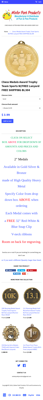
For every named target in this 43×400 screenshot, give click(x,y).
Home (6, 32)
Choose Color (7, 95)
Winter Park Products (19, 385)
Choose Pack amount (10, 104)
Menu (6, 2)
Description (21, 131)
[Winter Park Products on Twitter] (18, 365)
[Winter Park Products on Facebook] (24, 365)
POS (27, 385)
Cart (39, 2)
